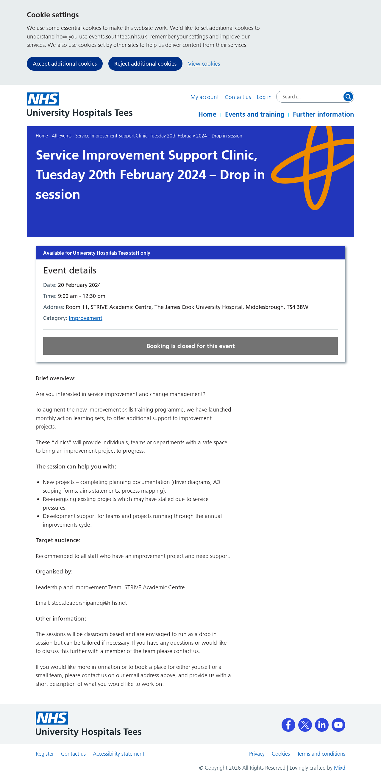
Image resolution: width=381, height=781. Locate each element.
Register (45, 754)
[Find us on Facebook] (288, 723)
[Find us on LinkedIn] (322, 723)
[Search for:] (315, 97)
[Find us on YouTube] (338, 723)
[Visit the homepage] (79, 105)
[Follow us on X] (305, 723)
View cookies (204, 63)
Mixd (339, 768)
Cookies (281, 754)
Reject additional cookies (145, 63)
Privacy (257, 754)
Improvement (85, 318)
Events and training (254, 114)
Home (207, 114)
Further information (323, 114)
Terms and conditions (321, 754)
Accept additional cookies (65, 63)
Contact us (238, 97)
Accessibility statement (118, 754)
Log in (264, 97)
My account (204, 97)
